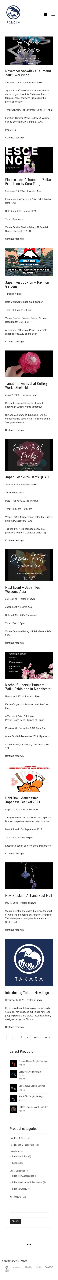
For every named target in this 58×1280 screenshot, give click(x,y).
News (39, 82)
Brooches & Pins (20, 1156)
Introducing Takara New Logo (27, 993)
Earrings (16, 1163)
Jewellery (14, 1151)
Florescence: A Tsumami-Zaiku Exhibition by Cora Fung (28, 182)
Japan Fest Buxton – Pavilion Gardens (27, 284)
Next (36, 1037)
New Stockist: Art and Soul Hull (28, 895)
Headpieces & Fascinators (22, 1144)
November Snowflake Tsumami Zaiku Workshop (28, 73)
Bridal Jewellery (19, 1189)
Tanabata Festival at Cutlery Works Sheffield (26, 386)
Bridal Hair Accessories (23, 1175)
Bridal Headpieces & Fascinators (27, 1182)
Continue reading (14, 137)
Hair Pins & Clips (17, 1138)
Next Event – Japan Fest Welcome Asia (23, 589)
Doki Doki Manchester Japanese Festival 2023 (22, 800)
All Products (15, 1197)
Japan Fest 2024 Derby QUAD (27, 477)
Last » (47, 1037)
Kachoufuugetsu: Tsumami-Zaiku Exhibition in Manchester (28, 687)
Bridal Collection (17, 1170)
